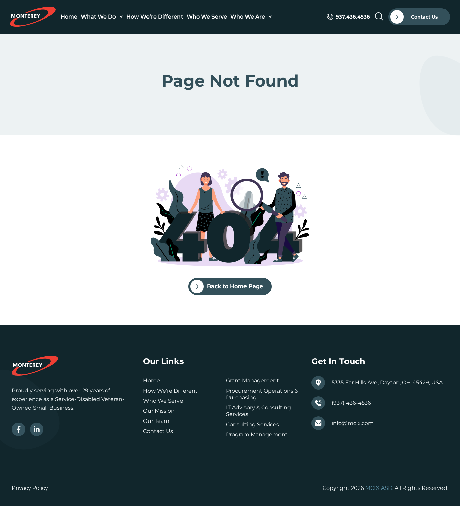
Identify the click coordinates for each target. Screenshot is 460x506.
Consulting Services (252, 424)
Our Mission (159, 411)
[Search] (379, 16)
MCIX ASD (378, 488)
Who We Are (247, 16)
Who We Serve (207, 16)
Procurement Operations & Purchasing (262, 394)
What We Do (98, 16)
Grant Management (252, 380)
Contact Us (158, 431)
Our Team (156, 421)
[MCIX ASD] (33, 17)
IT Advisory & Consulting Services (258, 410)
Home (69, 16)
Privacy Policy (30, 488)
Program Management (257, 434)
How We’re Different (154, 16)
